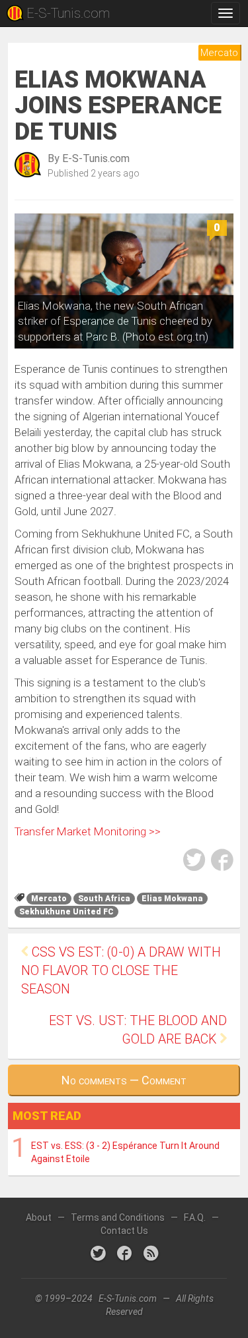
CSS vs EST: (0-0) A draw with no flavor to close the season (121, 971)
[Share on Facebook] (222, 862)
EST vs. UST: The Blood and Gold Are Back (138, 1030)
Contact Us (124, 1230)
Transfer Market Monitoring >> (88, 831)
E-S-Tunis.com (68, 13)
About (39, 1217)
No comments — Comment (124, 1080)
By (89, 158)
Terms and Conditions (118, 1217)
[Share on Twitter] (194, 862)
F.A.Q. (195, 1217)
